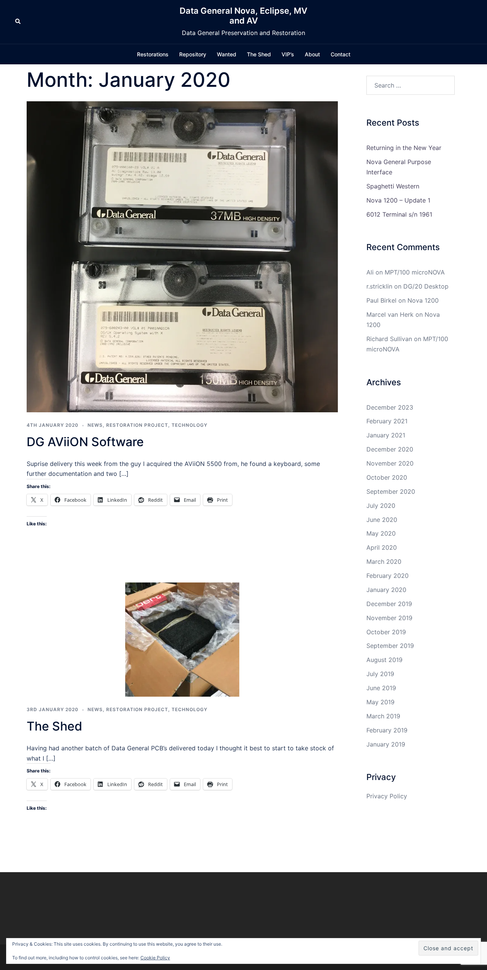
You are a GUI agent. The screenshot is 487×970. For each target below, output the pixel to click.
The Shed (259, 54)
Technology (189, 425)
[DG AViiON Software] (182, 256)
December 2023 (389, 407)
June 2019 (381, 688)
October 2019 (386, 632)
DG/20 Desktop (426, 286)
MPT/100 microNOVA (415, 272)
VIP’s (288, 54)
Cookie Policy (155, 957)
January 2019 (385, 744)
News (95, 425)
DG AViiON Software (85, 441)
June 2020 (381, 519)
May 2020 (381, 533)
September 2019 (390, 645)
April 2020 (381, 547)
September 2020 (390, 491)
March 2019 (383, 716)
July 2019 (380, 674)
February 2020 (387, 575)
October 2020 (386, 477)
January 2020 (386, 589)
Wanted (226, 54)
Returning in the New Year (403, 148)
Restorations (153, 54)
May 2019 (380, 702)
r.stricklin (379, 286)
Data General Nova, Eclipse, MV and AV (243, 16)
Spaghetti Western (392, 186)
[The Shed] (182, 639)
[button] (18, 22)
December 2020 (389, 449)
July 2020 (380, 505)
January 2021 (385, 435)
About (312, 54)
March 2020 (383, 561)
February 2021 (386, 421)
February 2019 (386, 730)
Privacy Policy (386, 796)
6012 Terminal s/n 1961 (399, 214)
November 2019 (389, 618)
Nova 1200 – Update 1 (398, 200)
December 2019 (389, 604)
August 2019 (384, 660)
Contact (340, 54)
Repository (192, 54)
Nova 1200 (423, 300)
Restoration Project (137, 425)
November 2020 (390, 463)
